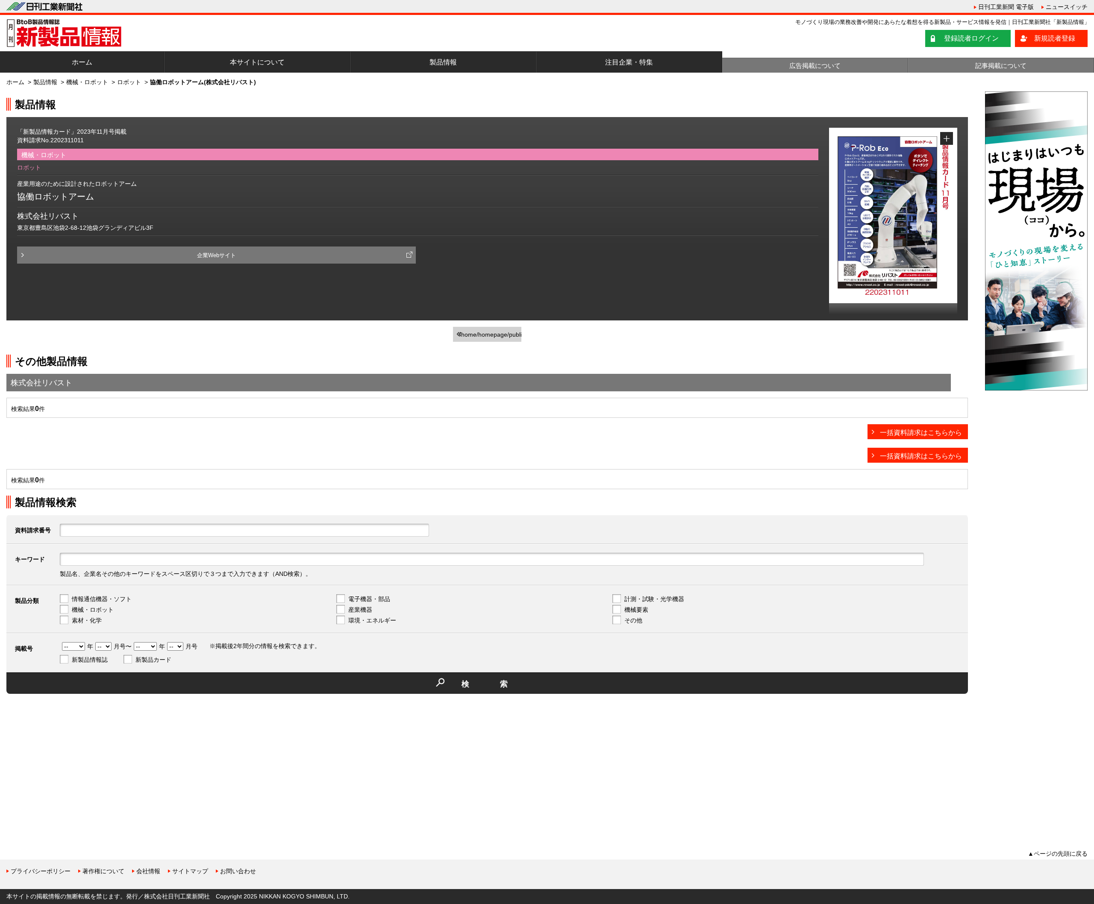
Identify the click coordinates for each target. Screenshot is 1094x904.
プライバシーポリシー (41, 871)
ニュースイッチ (1067, 6)
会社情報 (148, 871)
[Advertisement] (70, 760)
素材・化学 (87, 620)
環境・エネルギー (372, 620)
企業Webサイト (216, 255)
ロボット (129, 82)
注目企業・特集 (629, 62)
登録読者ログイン (971, 38)
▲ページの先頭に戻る (1058, 853)
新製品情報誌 (90, 659)
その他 (633, 620)
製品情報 (443, 62)
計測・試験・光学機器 (654, 599)
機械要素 (636, 609)
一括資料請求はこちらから (921, 432)
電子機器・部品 (369, 599)
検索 (500, 684)
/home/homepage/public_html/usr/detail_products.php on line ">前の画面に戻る (490, 336)
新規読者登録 (1054, 38)
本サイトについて (257, 62)
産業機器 (360, 609)
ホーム (82, 62)
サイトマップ (190, 871)
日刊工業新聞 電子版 (1006, 6)
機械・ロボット (87, 82)
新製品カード (153, 659)
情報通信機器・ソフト (102, 599)
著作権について (103, 871)
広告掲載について (815, 65)
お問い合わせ (238, 871)
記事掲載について (1000, 65)
